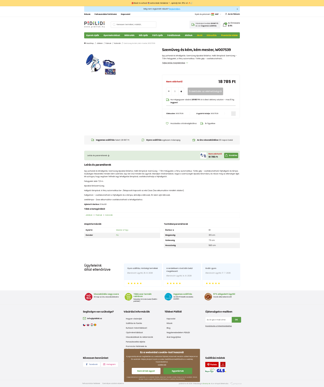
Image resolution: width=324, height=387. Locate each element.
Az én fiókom (234, 14)
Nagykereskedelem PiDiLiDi (178, 332)
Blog (168, 328)
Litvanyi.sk (206, 383)
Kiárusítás (212, 35)
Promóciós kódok (229, 35)
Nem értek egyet (146, 371)
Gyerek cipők (92, 35)
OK (236, 319)
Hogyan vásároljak (134, 318)
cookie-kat (162, 365)
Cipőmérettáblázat (134, 332)
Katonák (117, 43)
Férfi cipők (157, 35)
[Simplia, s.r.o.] (236, 383)
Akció (199, 35)
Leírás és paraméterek (97, 155)
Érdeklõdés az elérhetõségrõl (205, 91)
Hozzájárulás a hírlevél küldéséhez (218, 326)
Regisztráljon (174, 9)
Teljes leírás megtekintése (173, 63)
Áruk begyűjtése (174, 337)
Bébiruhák (129, 35)
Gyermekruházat (112, 35)
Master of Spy (122, 230)
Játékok (189, 35)
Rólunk (87, 14)
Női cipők (143, 35)
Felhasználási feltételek (106, 14)
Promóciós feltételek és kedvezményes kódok (136, 347)
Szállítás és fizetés (134, 323)
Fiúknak (108, 43)
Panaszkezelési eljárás (135, 341)
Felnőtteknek (173, 35)
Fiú (117, 235)
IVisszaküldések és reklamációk (139, 337)
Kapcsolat (125, 14)
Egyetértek (178, 371)
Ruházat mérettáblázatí (136, 328)
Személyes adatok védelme (113, 383)
